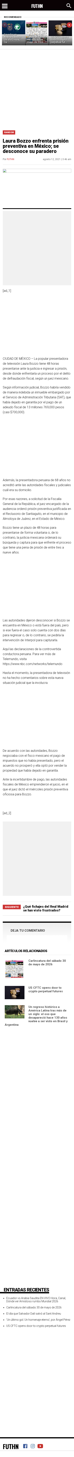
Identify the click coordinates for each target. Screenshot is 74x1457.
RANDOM (9, 132)
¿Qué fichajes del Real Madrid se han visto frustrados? (45, 908)
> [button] (69, 25)
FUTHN (10, 159)
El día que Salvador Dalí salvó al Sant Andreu (33, 1313)
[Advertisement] (37, 88)
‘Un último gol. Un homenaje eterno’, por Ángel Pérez (38, 1319)
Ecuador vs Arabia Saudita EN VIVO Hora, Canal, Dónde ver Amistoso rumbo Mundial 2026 (36, 1300)
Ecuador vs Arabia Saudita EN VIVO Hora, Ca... (12, 38)
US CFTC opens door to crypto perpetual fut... (59, 39)
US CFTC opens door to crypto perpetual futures (45, 989)
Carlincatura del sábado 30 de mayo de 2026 (36, 39)
